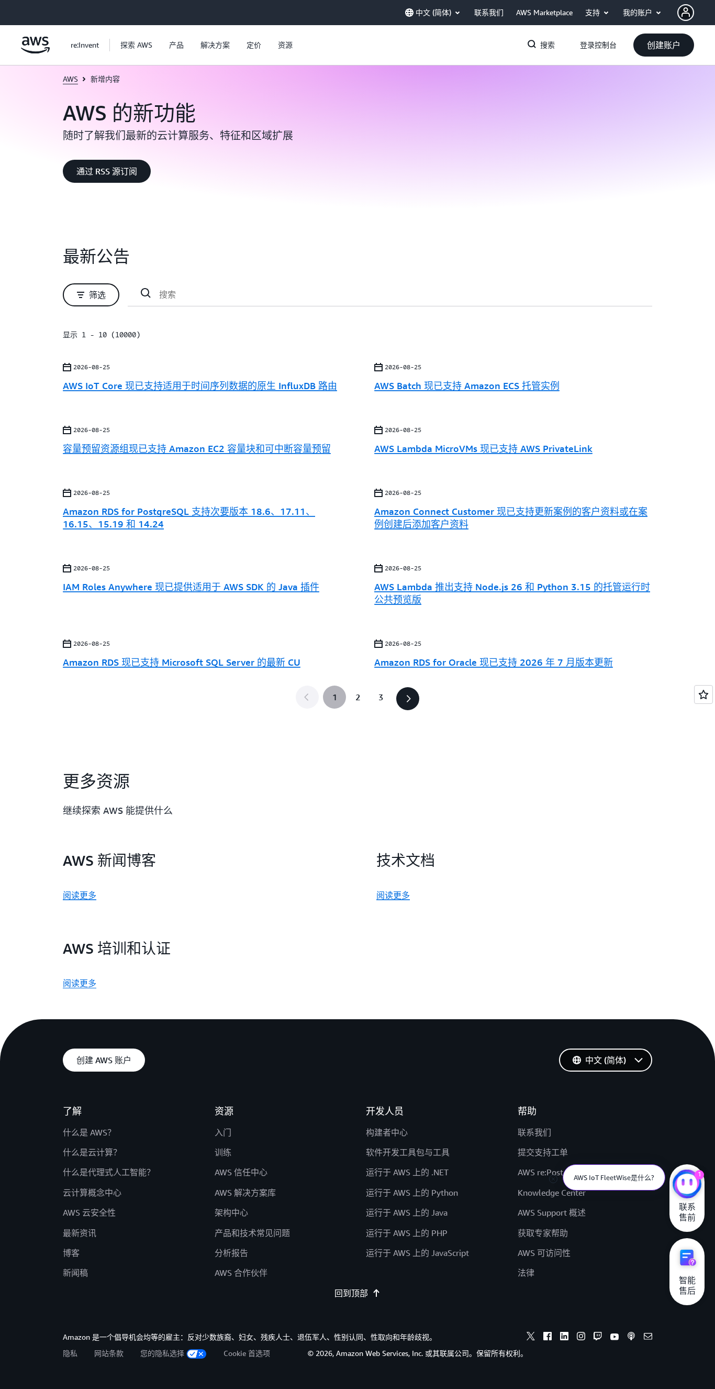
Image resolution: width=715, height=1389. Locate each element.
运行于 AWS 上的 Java (407, 1212)
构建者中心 (387, 1132)
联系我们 (534, 1132)
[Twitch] (598, 1337)
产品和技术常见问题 (252, 1233)
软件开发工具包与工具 (408, 1152)
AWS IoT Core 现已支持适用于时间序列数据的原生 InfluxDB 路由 (200, 385)
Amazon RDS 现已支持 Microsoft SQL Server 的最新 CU (181, 662)
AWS (70, 78)
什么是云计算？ (92, 1152)
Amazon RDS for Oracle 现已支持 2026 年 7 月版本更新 (493, 662)
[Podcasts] (631, 1337)
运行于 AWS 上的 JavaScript (417, 1253)
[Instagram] (581, 1337)
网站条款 (109, 1353)
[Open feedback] (703, 694)
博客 (71, 1253)
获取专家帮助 (543, 1233)
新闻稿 (75, 1272)
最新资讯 (79, 1233)
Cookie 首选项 (247, 1353)
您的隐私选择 (162, 1353)
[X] (531, 1337)
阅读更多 (79, 895)
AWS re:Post (540, 1172)
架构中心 (231, 1212)
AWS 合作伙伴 (241, 1272)
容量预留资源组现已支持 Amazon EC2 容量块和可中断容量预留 (197, 448)
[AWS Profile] (685, 12)
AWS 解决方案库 (245, 1192)
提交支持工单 (543, 1152)
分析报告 (231, 1253)
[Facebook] (547, 1337)
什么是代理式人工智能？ (109, 1172)
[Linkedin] (564, 1337)
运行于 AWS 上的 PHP (407, 1233)
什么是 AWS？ (89, 1132)
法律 (526, 1272)
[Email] (648, 1337)
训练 (223, 1152)
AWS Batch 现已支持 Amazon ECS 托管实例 (467, 385)
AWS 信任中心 (241, 1172)
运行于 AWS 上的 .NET (407, 1172)
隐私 (70, 1353)
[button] (136, 45)
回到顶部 (351, 1293)
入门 (223, 1132)
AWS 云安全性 (89, 1212)
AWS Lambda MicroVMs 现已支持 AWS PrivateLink (483, 448)
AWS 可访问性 (544, 1253)
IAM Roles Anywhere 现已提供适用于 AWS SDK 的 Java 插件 (191, 586)
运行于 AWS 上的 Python (412, 1192)
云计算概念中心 (92, 1192)
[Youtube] (614, 1337)
